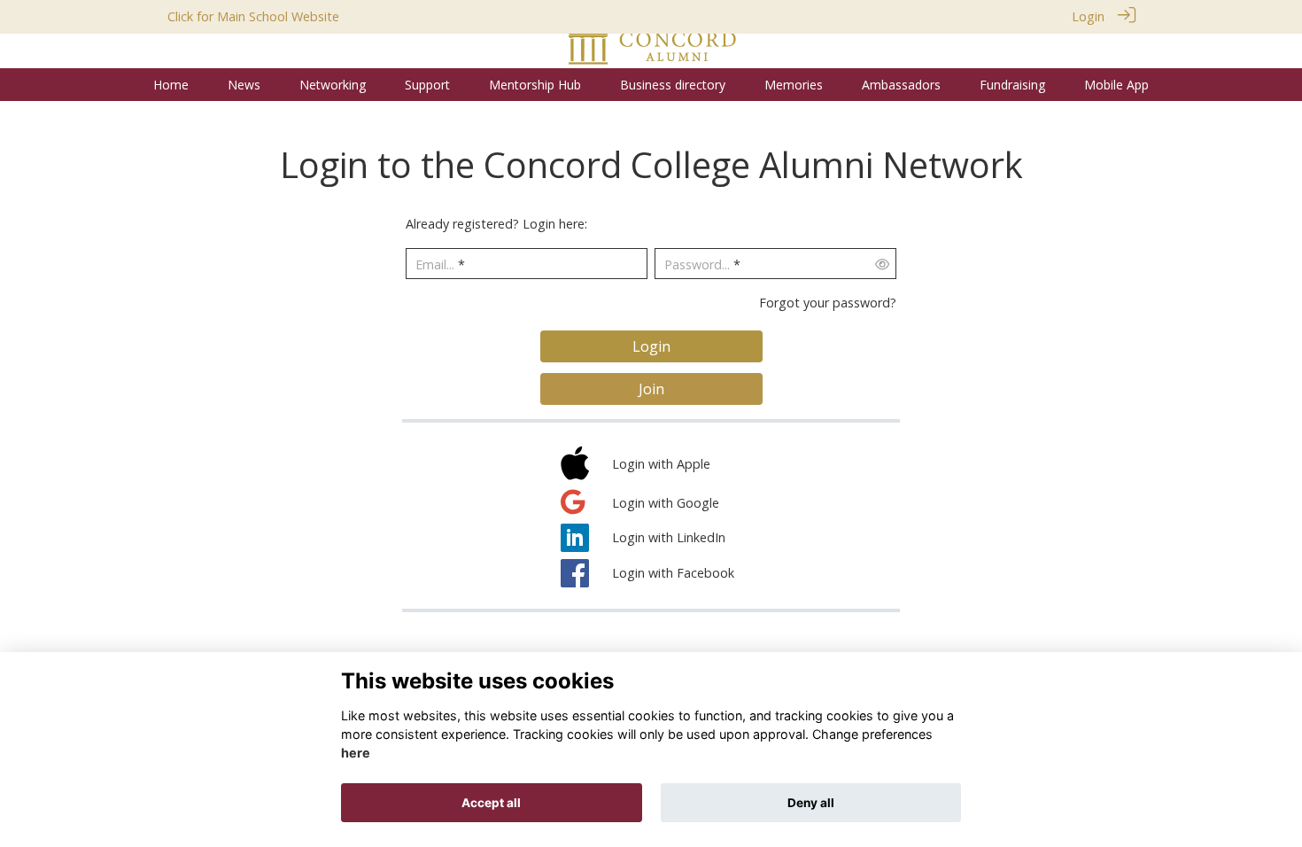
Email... (434, 264)
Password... (697, 264)
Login (1088, 16)
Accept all (491, 803)
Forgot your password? (827, 302)
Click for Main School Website (253, 16)
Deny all (810, 803)
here (355, 753)
